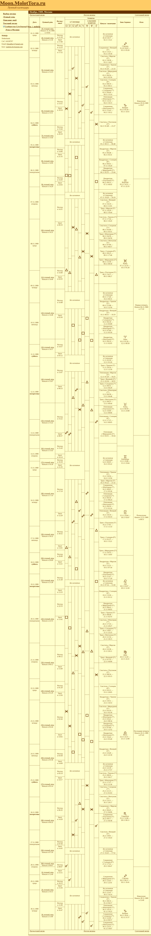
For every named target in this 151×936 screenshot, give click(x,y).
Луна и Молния (12, 30)
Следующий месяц (142, 15)
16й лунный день (47, 448)
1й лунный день (47, 872)
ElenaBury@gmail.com (15, 44)
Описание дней (9, 20)
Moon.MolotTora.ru (22, 3)
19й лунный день (47, 534)
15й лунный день (47, 421)
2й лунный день (47, 890)
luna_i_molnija (33, 26)
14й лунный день (47, 379)
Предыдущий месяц (37, 15)
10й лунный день (47, 230)
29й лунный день (47, 850)
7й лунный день (47, 136)
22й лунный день (47, 619)
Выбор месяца (9, 14)
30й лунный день (47, 863)
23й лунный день (47, 662)
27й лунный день (47, 784)
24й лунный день (47, 691)
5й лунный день (47, 70)
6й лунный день (47, 111)
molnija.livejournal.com (14, 47)
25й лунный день (47, 725)
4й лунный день (47, 38)
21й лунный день (47, 580)
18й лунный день (47, 493)
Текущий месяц (10, 23)
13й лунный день (47, 347)
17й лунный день (47, 462)
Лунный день (9, 17)
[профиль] (4, 30)
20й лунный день (47, 558)
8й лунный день (47, 161)
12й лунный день (47, 313)
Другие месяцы (89, 15)
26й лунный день (47, 758)
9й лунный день (47, 184)
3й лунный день (47, 29)
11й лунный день (47, 277)
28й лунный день (47, 820)
